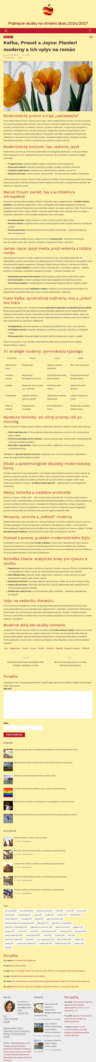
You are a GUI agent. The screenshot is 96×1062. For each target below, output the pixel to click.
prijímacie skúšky (54, 919)
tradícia (79, 940)
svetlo (47, 935)
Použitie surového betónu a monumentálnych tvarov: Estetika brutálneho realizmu (45, 815)
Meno (6, 723)
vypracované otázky (26, 944)
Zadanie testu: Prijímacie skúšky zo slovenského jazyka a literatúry (39, 864)
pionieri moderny (73, 648)
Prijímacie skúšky (10, 1028)
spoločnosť (80, 931)
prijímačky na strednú (62, 923)
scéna (34, 931)
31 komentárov (27, 893)
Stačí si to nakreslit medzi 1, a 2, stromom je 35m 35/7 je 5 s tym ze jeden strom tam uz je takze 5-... (48, 971)
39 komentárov (26, 841)
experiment (16, 648)
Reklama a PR (24, 1043)
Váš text (8, 689)
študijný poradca (63, 944)
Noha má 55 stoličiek (18, 966)
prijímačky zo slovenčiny (41, 927)
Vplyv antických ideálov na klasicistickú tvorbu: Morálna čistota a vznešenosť (43, 763)
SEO (16, 1043)
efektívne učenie (44, 911)
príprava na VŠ (63, 927)
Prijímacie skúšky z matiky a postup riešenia (30, 838)
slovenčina (66, 931)
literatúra (75, 915)
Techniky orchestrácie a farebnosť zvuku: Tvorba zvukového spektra (40, 789)
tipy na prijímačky (45, 940)
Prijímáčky (17, 1049)
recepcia (10, 931)
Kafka (42, 648)
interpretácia (24, 915)
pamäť (60, 648)
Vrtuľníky (7, 1046)
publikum (78, 927)
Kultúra (15, 1058)
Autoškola (15, 1046)
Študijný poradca (18, 1034)
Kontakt (7, 1037)
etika (59, 911)
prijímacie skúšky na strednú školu (19, 923)
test (71, 935)
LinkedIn (7, 1022)
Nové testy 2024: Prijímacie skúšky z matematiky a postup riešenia (39, 851)
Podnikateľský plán (11, 1055)
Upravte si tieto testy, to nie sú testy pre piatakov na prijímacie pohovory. (78, 1019)
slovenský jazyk (49, 931)
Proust (86, 648)
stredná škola (33, 935)
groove (81, 911)
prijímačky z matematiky (16, 927)
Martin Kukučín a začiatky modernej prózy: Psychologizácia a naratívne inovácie (44, 802)
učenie (9, 944)
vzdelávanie (45, 944)
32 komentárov (26, 867)
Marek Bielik (46, 1019)
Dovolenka (7, 1060)
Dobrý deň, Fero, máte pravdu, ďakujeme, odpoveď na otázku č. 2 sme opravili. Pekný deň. (45, 987)
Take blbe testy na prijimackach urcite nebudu (27, 976)
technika (60, 935)
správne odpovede (13, 935)
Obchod (28, 1058)
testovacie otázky (13, 940)
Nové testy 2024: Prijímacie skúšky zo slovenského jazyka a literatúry (40, 877)
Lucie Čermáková (12, 55)
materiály (26, 919)
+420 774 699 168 (11, 1019)
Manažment (8, 1049)
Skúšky (21, 1058)
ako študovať (26, 911)
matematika (11, 919)
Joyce (34, 648)
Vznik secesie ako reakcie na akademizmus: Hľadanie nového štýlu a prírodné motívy (46, 750)
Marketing (7, 1058)
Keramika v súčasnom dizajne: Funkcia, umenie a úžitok (35, 776)
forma (70, 911)
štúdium (79, 944)
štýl (8, 948)
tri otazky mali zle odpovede (25, 961)
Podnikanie (26, 1049)
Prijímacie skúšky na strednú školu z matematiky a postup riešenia (39, 890)
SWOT (29, 1052)
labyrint (51, 648)
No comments (55, 1019)
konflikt (49, 915)
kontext (62, 915)
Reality (22, 1046)
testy (30, 940)
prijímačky (42, 923)
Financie (7, 1052)
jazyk (26, 648)
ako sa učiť (10, 911)
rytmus (22, 931)
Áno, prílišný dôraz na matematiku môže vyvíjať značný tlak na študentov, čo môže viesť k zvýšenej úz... (51, 981)
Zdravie (23, 1052)
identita (10, 915)
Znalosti (8, 37)
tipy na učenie (64, 940)
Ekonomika (15, 1052)
